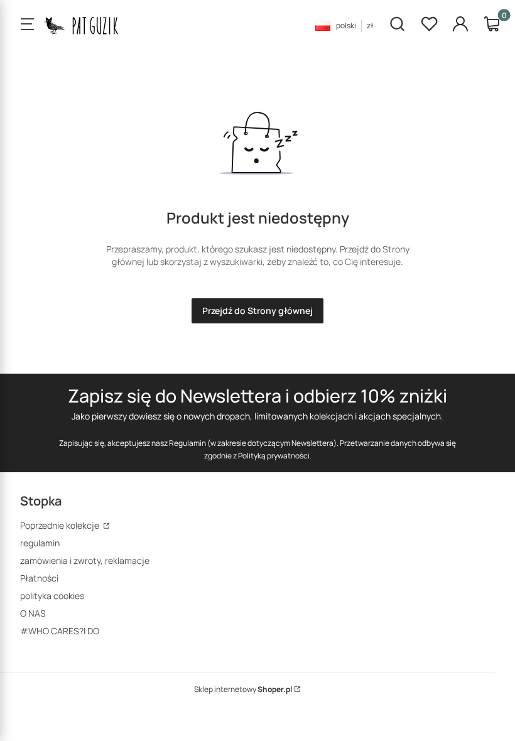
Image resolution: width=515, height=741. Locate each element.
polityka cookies (52, 596)
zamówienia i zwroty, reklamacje (84, 560)
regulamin (40, 543)
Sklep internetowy (243, 689)
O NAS (33, 613)
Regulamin (187, 443)
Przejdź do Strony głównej (257, 310)
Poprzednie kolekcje (60, 525)
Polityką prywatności (274, 455)
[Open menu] (27, 25)
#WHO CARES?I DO (59, 631)
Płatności (39, 578)
